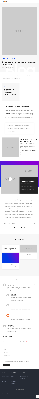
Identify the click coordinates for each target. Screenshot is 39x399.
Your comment (5, 352)
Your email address (23, 341)
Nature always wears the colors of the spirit (28, 257)
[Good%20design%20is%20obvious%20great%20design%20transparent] (14, 227)
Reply (34, 284)
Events (5, 223)
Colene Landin (13, 304)
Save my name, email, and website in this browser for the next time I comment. (16, 361)
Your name (5, 341)
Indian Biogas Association (22, 395)
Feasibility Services (14, 379)
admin (12, 314)
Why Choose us (22, 378)
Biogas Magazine (13, 381)
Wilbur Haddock (13, 294)
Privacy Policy (4, 374)
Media (9, 223)
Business (3, 58)
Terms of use (4, 381)
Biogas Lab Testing (14, 385)
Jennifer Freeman (10, 325)
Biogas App (13, 383)
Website (4, 347)
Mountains (13, 223)
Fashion (13, 58)
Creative (8, 58)
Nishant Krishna (5, 67)
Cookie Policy (4, 379)
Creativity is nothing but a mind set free (10, 249)
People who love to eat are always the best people (11, 267)
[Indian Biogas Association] (6, 1)
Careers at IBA (22, 380)
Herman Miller (9, 284)
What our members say (24, 376)
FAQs (21, 374)
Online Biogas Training (14, 378)
